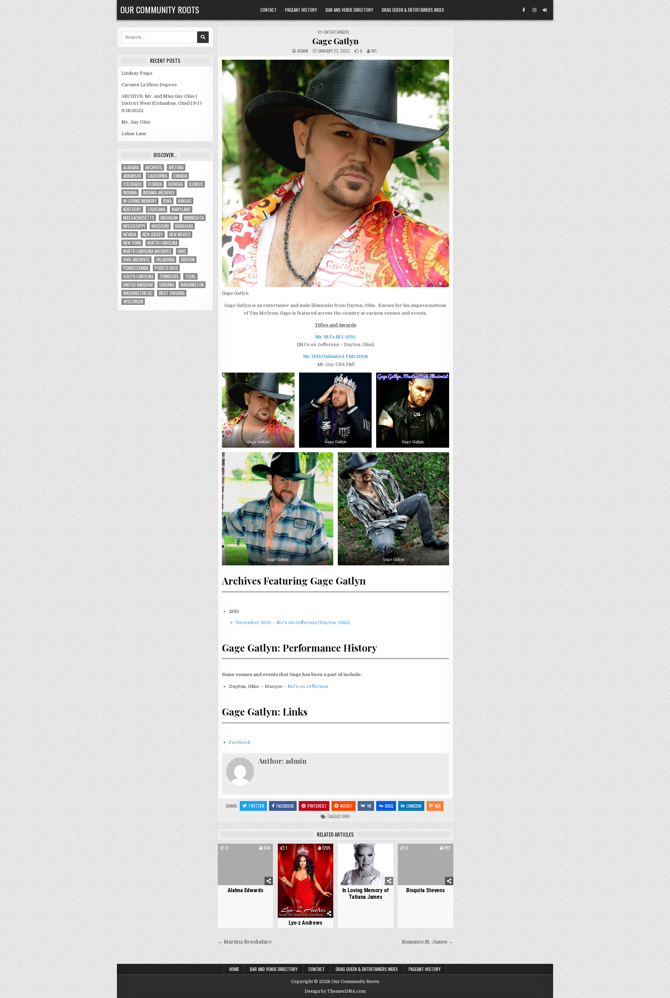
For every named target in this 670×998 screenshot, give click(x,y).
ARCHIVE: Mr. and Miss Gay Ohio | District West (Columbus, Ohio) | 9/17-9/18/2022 (162, 103)
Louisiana (156, 209)
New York (132, 243)
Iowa (167, 201)
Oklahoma (165, 259)
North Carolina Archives (147, 251)
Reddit (346, 806)
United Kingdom (138, 284)
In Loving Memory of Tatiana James (365, 893)
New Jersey (152, 234)
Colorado (132, 184)
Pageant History (301, 9)
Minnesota (194, 217)
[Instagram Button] (534, 10)
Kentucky (132, 209)
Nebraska (184, 226)
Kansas (185, 201)
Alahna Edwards (245, 890)
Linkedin (414, 806)
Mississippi (134, 226)
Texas (190, 276)
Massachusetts (138, 217)
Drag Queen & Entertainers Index (413, 9)
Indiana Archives (159, 192)
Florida (155, 184)
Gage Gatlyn (335, 40)
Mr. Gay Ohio (135, 122)
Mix (438, 806)
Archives (153, 167)
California (157, 176)
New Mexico (180, 234)
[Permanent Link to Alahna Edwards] (245, 864)
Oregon (188, 259)
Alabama (131, 167)
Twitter (256, 806)
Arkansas (132, 176)
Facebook (240, 742)
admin (302, 51)
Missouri (160, 226)
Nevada (129, 234)
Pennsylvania (135, 268)
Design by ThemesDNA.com (335, 991)
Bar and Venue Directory (349, 9)
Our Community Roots (159, 9)
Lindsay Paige (136, 73)
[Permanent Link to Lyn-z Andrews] (305, 881)
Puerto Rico (166, 268)
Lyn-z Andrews (305, 922)
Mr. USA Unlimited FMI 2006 (335, 356)
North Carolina (162, 243)
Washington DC (137, 293)
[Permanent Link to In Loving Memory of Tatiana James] (365, 864)
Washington (192, 284)
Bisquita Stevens (425, 890)
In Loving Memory (140, 201)
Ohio (346, 816)
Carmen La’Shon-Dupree (149, 84)
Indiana (130, 192)
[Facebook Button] (523, 10)
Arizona (176, 167)
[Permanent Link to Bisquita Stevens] (425, 864)
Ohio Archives (136, 259)
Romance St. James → (427, 942)
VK (369, 806)
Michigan (169, 217)
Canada (180, 176)
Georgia (175, 184)
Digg (389, 806)
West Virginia (172, 293)
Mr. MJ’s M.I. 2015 (335, 336)
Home (234, 969)
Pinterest (317, 806)
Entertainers (336, 32)
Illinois (196, 184)
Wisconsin (133, 301)
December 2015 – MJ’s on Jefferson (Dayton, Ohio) (293, 622)
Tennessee (169, 276)
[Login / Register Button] (544, 10)
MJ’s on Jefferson (308, 686)
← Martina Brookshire (244, 942)
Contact (268, 9)
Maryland (181, 209)
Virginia (166, 284)
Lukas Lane (134, 133)
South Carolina (138, 276)
